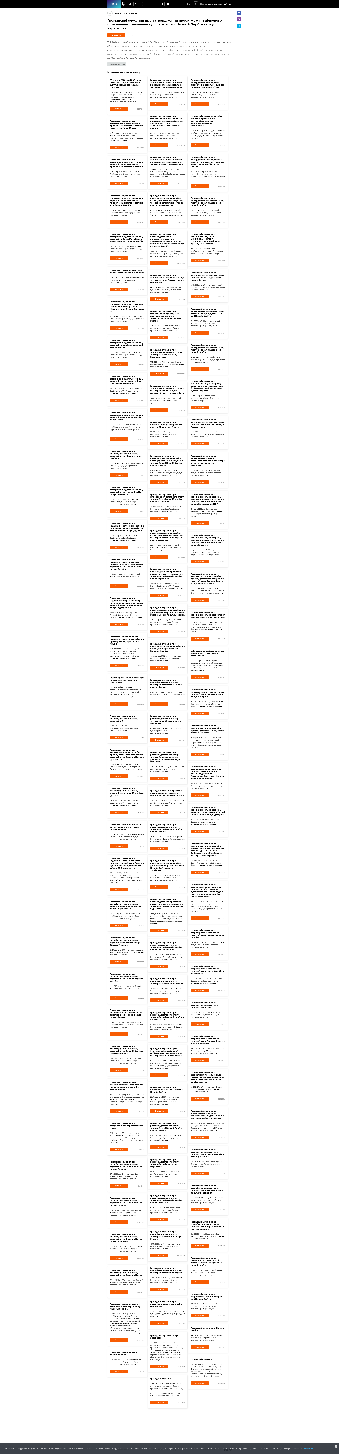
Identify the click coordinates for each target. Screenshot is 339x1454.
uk (130, 4)
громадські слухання (117, 64)
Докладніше (308, 1449)
